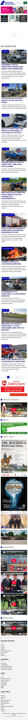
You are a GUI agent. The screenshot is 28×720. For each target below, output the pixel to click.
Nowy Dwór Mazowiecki (6, 650)
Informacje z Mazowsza (6, 700)
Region (2, 653)
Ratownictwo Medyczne (6, 678)
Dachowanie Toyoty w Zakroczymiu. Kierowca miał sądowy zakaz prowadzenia (12, 67)
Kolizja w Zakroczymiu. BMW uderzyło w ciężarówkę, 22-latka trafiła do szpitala (12, 131)
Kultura (2, 704)
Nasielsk (2, 649)
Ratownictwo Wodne (5, 680)
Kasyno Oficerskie (4, 701)
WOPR (2, 687)
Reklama (14, 715)
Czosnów (3, 644)
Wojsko (2, 686)
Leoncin (2, 646)
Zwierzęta (3, 710)
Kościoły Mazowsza (5, 703)
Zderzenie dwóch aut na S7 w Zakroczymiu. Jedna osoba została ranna (12, 164)
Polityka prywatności (21, 713)
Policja (2, 677)
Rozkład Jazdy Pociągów (6, 667)
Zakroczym (3, 655)
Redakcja (14, 713)
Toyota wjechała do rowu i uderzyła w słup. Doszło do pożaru (11, 100)
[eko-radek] (14, 428)
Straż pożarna (4, 684)
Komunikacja (3, 663)
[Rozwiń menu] (25, 2)
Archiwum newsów (6, 713)
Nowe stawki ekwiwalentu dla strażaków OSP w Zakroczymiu (13, 361)
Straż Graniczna (4, 681)
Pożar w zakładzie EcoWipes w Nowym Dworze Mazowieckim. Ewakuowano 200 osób (13, 230)
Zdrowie (2, 709)
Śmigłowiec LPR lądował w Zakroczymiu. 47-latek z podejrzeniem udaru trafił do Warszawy (12, 327)
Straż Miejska (4, 683)
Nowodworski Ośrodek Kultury (7, 706)
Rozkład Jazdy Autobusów (6, 666)
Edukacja (3, 695)
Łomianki (3, 647)
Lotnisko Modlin (4, 664)
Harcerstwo (3, 697)
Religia (2, 707)
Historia (2, 698)
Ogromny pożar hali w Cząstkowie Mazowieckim (11, 263)
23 (17, 377)
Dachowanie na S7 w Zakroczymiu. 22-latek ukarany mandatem (13, 294)
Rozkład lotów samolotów (6, 669)
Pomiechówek (4, 652)
